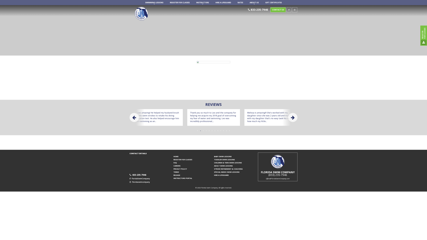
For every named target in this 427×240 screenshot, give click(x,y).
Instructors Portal (182, 178)
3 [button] (203, 131)
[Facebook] (289, 9)
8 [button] (218, 131)
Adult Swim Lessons (223, 166)
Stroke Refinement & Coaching (228, 169)
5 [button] (209, 131)
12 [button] (229, 131)
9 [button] (221, 131)
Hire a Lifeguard (221, 175)
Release (176, 175)
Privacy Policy (180, 169)
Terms (176, 172)
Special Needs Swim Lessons (227, 172)
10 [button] (224, 131)
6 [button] (212, 131)
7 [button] (215, 131)
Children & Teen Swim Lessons (228, 163)
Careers (176, 166)
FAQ (175, 163)
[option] (156, 117)
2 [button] (200, 131)
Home (175, 156)
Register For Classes (182, 159)
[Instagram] (294, 9)
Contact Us (278, 10)
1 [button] (197, 131)
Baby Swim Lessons (223, 156)
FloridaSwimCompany (141, 178)
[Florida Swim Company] (156, 13)
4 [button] (206, 131)
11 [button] (226, 131)
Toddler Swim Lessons (224, 159)
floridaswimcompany (141, 182)
